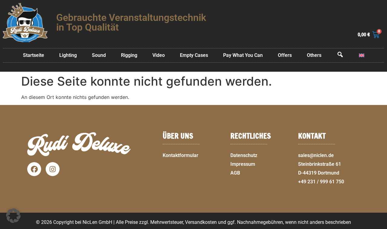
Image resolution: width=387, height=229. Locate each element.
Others (314, 55)
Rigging (129, 55)
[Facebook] (34, 169)
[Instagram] (53, 169)
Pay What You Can (243, 55)
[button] (379, 225)
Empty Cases (194, 55)
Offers (285, 55)
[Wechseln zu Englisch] (361, 55)
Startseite (33, 55)
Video (158, 55)
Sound (99, 55)
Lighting (68, 55)
